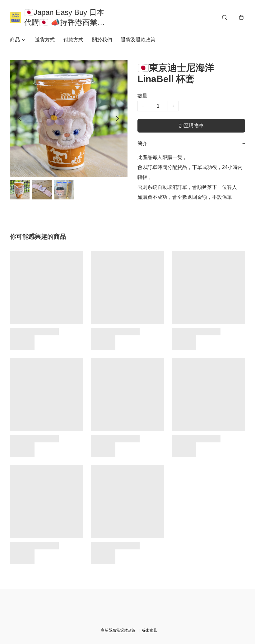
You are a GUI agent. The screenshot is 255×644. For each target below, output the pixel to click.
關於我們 (102, 39)
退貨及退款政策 (138, 39)
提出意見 (149, 630)
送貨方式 (45, 39)
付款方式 (73, 39)
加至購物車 (191, 125)
